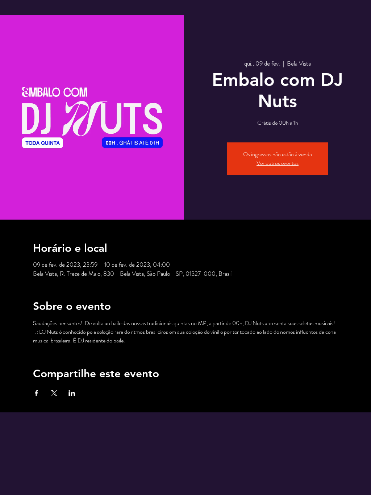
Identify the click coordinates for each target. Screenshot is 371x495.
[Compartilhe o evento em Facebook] (36, 393)
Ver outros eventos (278, 163)
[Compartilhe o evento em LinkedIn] (71, 393)
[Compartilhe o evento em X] (54, 393)
